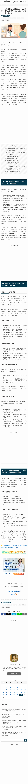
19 (14, 692)
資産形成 (7, 20)
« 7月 (2, 700)
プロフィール (14, 673)
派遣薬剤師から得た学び (12, 164)
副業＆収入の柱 (6, 15)
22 (25, 692)
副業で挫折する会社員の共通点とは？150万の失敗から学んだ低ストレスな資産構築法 (14, 734)
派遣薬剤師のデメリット (12, 160)
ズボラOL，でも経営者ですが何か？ (14, 1)
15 (25, 689)
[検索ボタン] (26, 2)
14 (21, 689)
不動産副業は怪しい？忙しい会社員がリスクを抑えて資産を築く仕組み (14, 716)
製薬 (3, 20)
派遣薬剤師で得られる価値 (13, 170)
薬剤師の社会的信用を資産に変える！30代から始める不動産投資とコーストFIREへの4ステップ (14, 722)
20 (17, 692)
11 (10, 689)
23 (3, 694)
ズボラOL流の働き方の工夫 (13, 162)
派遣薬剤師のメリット (12, 158)
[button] (3, 614)
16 (3, 692)
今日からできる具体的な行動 (13, 171)
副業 (19, 605)
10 (6, 689)
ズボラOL (9, 605)
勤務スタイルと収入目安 (12, 156)
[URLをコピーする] (24, 614)
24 (6, 694)
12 (14, 689)
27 (17, 694)
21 (21, 692)
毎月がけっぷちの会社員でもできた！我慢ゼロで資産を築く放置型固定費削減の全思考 (14, 728)
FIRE (4, 605)
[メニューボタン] (1, 2)
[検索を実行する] (25, 740)
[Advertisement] (14, 124)
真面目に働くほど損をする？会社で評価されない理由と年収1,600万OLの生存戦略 (14, 710)
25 (10, 694)
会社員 (15, 605)
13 (17, 689)
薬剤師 (23, 605)
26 (14, 694)
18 (10, 692)
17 (6, 692)
